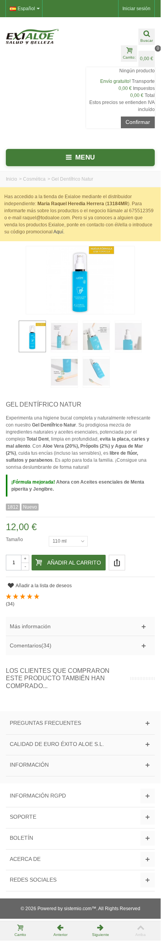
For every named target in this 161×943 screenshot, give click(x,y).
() (10, 604)
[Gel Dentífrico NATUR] (32, 336)
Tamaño (15, 539)
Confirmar (138, 122)
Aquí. (58, 232)
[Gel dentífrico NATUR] (64, 372)
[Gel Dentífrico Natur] (64, 336)
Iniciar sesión (136, 8)
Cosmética (34, 179)
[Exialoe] (40, 36)
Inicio (11, 179)
